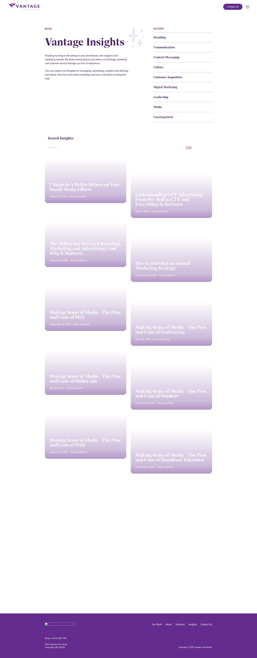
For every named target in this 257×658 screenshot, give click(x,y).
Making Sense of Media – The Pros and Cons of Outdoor (170, 393)
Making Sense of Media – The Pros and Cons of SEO (85, 314)
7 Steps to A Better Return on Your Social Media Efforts (85, 187)
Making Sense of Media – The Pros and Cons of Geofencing (170, 329)
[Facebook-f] (206, 636)
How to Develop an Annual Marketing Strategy (163, 265)
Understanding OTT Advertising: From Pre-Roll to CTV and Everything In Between (169, 199)
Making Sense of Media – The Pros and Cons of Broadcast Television (170, 457)
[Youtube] (210, 636)
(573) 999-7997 (59, 638)
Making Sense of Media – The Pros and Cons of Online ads (85, 378)
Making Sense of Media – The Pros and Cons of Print (85, 442)
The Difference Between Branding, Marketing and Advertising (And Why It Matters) (85, 248)
